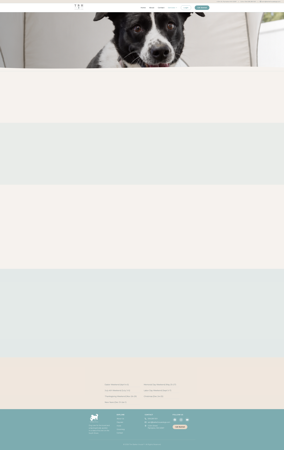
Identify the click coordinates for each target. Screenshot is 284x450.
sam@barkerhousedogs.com (271, 1)
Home (143, 8)
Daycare (120, 422)
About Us (120, 419)
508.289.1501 (153, 419)
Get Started (202, 8)
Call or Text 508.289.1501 (248, 1)
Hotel (119, 426)
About (151, 8)
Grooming (121, 429)
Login (186, 8)
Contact (161, 8)
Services (171, 8)
